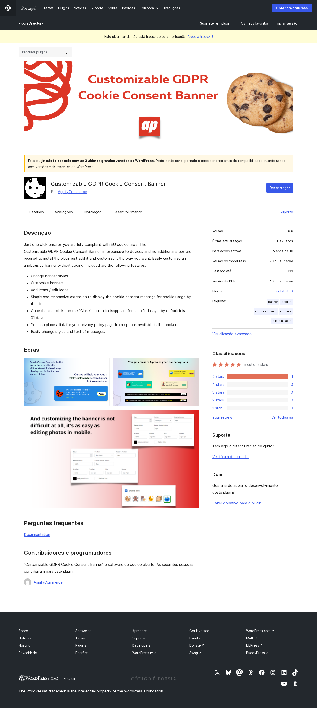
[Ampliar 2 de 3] (192, 364)
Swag (195, 653)
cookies (285, 311)
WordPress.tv (144, 653)
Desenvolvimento (127, 212)
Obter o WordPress (292, 8)
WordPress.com (260, 631)
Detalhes (36, 212)
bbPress (254, 645)
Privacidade (28, 653)
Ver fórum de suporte (230, 456)
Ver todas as (282, 417)
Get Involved (199, 631)
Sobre (23, 631)
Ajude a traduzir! (200, 36)
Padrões (81, 653)
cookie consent (265, 311)
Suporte (286, 212)
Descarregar (279, 188)
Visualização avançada (232, 334)
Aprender (139, 631)
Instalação (93, 212)
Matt (251, 638)
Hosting (24, 645)
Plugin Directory (31, 23)
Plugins (80, 645)
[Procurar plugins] (67, 52)
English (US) (284, 291)
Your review (222, 417)
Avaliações (64, 212)
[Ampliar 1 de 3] (103, 364)
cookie (286, 301)
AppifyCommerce (72, 191)
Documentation (37, 534)
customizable (282, 320)
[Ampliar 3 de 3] (192, 416)
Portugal (69, 678)
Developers (141, 645)
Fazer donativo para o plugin (236, 503)
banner (273, 301)
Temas (80, 638)
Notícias (25, 638)
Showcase (83, 631)
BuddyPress (257, 653)
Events (194, 638)
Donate (197, 645)
